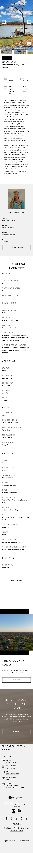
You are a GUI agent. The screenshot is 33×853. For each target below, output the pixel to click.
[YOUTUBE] (21, 818)
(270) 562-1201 (10, 779)
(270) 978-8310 (8, 227)
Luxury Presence (16, 831)
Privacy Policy (24, 841)
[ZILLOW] (26, 818)
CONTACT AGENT (16, 247)
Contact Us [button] (16, 732)
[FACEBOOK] (6, 818)
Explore (16, 680)
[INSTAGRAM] (11, 818)
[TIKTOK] (16, 818)
